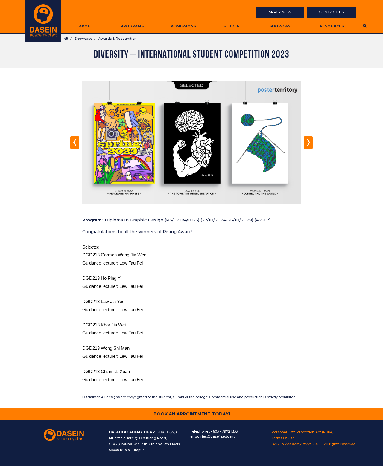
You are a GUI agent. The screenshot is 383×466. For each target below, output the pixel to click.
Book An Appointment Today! (191, 414)
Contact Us (331, 12)
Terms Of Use (283, 438)
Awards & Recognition (117, 38)
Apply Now (280, 12)
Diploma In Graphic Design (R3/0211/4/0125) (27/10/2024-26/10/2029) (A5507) (187, 220)
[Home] (43, 21)
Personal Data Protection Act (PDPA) (303, 432)
